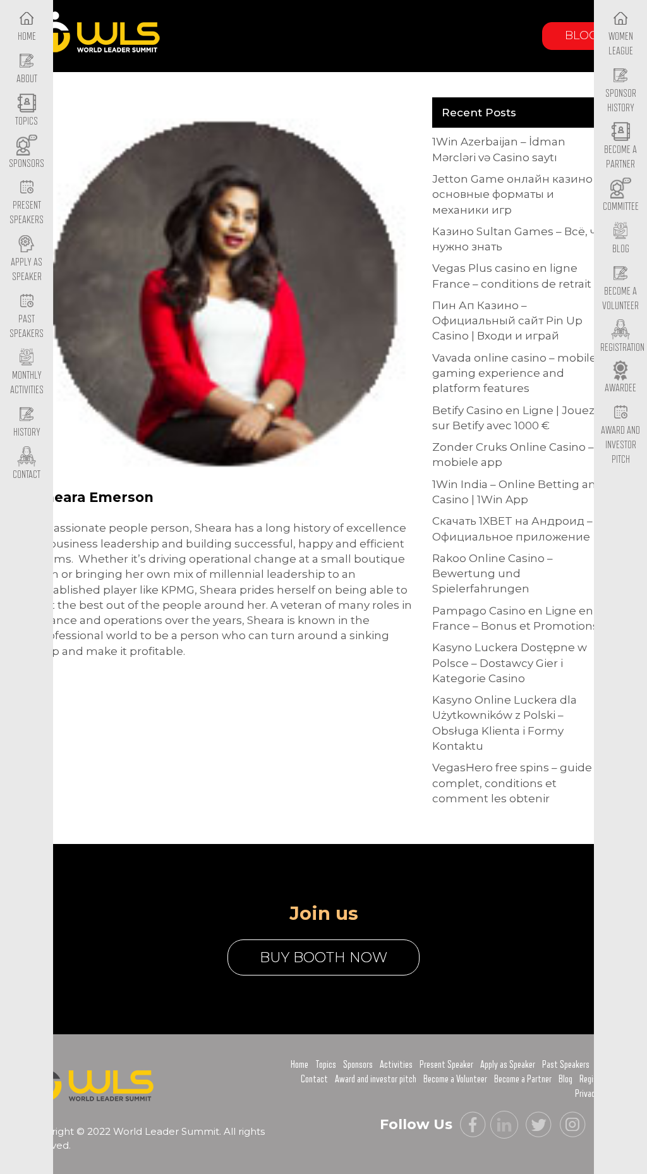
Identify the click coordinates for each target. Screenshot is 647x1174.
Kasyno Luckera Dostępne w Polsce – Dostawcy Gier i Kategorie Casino (509, 663)
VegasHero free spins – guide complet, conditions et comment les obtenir (512, 783)
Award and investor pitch (375, 1079)
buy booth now (323, 957)
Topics (325, 1065)
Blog (581, 35)
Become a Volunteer (620, 298)
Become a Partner (620, 157)
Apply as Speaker (26, 269)
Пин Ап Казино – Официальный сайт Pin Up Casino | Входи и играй (507, 321)
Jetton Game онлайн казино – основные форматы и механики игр (516, 194)
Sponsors (358, 1065)
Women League (620, 44)
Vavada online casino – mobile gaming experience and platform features (514, 373)
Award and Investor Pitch (620, 444)
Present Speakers (26, 212)
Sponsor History (620, 101)
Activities (396, 1065)
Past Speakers (26, 326)
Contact (314, 1079)
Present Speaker (446, 1065)
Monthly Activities (27, 382)
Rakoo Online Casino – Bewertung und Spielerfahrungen (492, 574)
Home (299, 1065)
